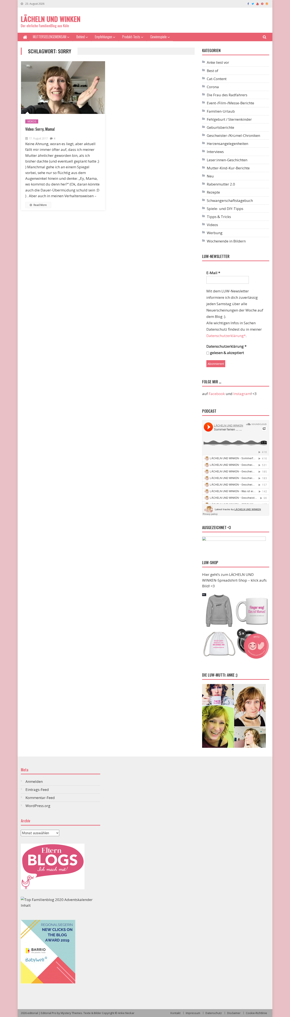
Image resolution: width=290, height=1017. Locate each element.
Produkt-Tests (131, 36)
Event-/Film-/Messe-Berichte (230, 103)
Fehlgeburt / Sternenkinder (229, 119)
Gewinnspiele (158, 36)
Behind (80, 36)
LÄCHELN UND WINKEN (50, 19)
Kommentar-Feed (40, 797)
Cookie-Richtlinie (256, 1013)
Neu (210, 176)
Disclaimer (234, 1013)
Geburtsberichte (220, 127)
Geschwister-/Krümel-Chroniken (233, 135)
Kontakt (175, 1013)
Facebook (217, 393)
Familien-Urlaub (221, 111)
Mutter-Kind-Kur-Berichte (228, 168)
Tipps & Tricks (219, 216)
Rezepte (213, 192)
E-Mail (213, 272)
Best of (212, 70)
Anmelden (34, 781)
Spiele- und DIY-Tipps (225, 208)
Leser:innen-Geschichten (227, 159)
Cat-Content (217, 78)
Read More (40, 205)
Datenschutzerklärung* (226, 335)
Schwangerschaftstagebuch (230, 200)
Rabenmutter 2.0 (221, 184)
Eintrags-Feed (37, 789)
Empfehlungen (103, 36)
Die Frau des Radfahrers (227, 94)
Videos (31, 121)
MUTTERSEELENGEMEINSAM (49, 36)
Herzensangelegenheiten (227, 143)
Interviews (215, 151)
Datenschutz (214, 1013)
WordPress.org (37, 805)
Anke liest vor (218, 62)
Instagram (242, 393)
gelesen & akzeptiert (226, 352)
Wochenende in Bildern (226, 241)
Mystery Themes (71, 1013)
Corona (213, 86)
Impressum (193, 1013)
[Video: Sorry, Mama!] (63, 87)
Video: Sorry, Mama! (40, 129)
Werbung (214, 232)
